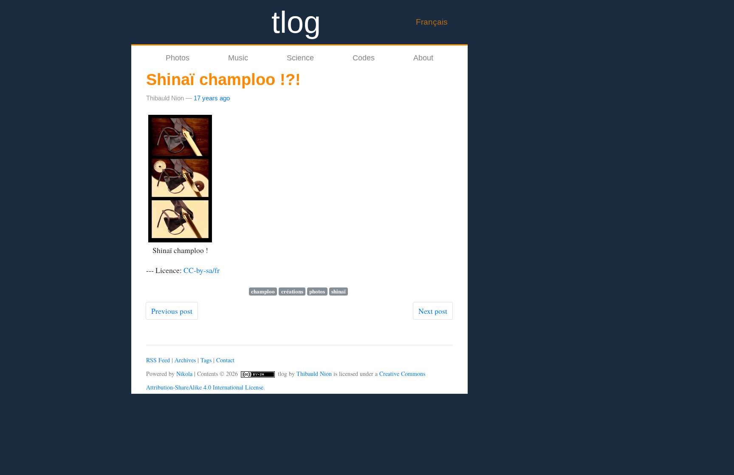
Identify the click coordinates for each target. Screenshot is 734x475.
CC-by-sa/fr (202, 270)
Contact (225, 360)
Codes (364, 58)
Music (238, 58)
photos (317, 291)
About (423, 58)
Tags (206, 360)
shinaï (338, 291)
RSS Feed (158, 360)
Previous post (171, 311)
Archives (185, 360)
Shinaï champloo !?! (223, 79)
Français (432, 21)
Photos (177, 58)
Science (300, 58)
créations (292, 291)
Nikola (184, 374)
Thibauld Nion (314, 374)
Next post (432, 311)
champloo (263, 291)
